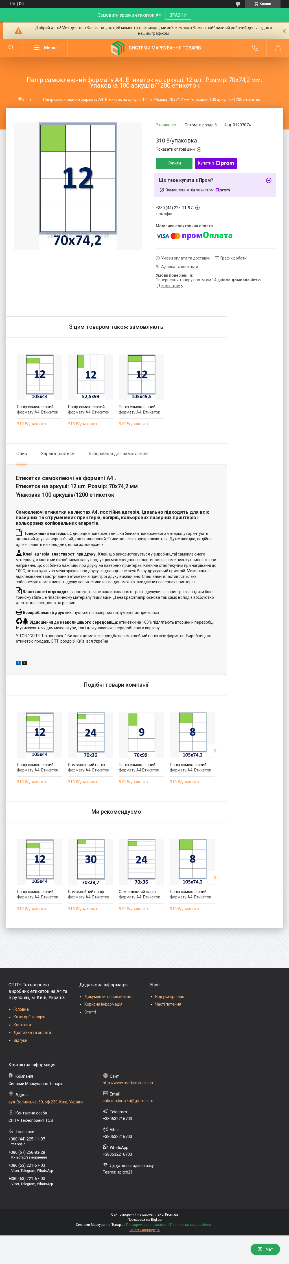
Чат (269, 1249)
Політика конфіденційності (191, 1225)
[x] (24, 664)
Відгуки (20, 1040)
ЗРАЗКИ (178, 15)
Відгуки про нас (169, 996)
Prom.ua (171, 1215)
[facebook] (18, 664)
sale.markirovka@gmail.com (128, 1100)
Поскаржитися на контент (147, 1225)
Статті (90, 1012)
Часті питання (168, 1004)
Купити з (206, 163)
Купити (174, 163)
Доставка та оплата (32, 1032)
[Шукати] (11, 48)
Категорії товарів (29, 1017)
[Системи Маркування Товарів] (117, 48)
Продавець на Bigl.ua (145, 1220)
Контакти (22, 1025)
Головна (21, 1009)
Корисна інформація (103, 1004)
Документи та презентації (108, 996)
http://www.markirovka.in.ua (128, 1083)
